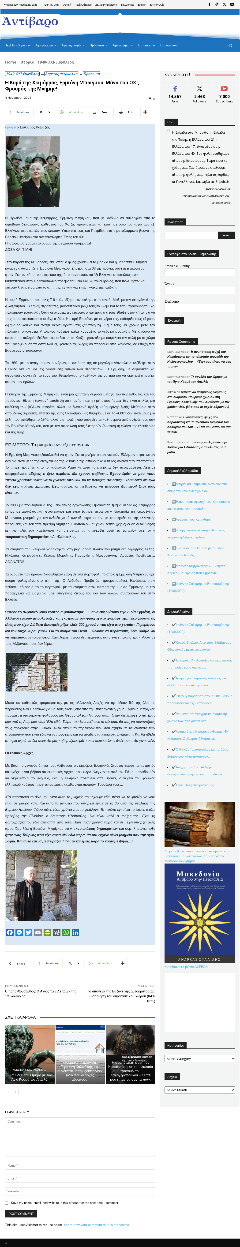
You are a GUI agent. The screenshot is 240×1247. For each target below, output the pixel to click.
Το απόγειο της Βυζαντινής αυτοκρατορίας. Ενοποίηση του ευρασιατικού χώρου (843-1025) (121, 996)
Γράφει (10, 127)
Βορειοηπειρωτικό (61, 73)
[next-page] (16, 1092)
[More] (145, 112)
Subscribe (224, 86)
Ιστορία (26, 62)
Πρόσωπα (91, 73)
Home (10, 62)
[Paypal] (217, 4)
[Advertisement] (117, 25)
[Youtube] (232, 4)
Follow (199, 86)
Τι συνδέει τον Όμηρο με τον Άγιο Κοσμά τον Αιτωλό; (30, 1077)
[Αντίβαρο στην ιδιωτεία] (30, 21)
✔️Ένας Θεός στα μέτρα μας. (193, 785)
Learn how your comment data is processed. (97, 1225)
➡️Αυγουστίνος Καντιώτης (191, 519)
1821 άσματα (130, 1057)
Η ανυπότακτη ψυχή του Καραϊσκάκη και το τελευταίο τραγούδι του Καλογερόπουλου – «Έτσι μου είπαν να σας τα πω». (130, 1070)
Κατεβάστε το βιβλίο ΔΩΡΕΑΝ (186, 967)
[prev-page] (8, 1092)
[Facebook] (209, 4)
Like (175, 86)
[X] (224, 4)
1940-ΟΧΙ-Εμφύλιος (56, 62)
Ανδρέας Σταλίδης (79, 1049)
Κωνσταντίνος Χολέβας (29, 1070)
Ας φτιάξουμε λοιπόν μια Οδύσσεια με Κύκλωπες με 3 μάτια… (197, 447)
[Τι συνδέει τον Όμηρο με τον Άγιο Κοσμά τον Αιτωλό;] (30, 1054)
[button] (230, 45)
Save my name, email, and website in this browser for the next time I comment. (65, 1203)
